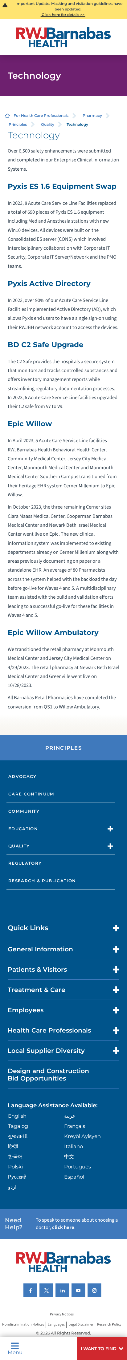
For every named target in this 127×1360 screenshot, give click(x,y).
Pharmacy (92, 115)
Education (23, 828)
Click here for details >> (63, 14)
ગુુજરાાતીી (18, 1136)
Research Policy (109, 1324)
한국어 (15, 1156)
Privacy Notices (62, 1314)
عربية (70, 1116)
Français (74, 1126)
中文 (69, 1156)
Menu (15, 1352)
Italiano (73, 1146)
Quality (47, 124)
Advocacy (22, 776)
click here (63, 1227)
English (17, 1116)
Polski (15, 1167)
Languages (56, 1324)
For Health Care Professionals (41, 115)
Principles (18, 124)
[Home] (64, 37)
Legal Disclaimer (80, 1324)
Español (74, 1177)
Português (77, 1167)
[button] (102, 1348)
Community (23, 811)
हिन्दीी (13, 1146)
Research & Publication (42, 880)
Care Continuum (31, 793)
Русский (17, 1177)
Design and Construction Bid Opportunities (48, 1074)
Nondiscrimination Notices (23, 1324)
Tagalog (18, 1126)
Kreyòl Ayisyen (82, 1136)
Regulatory (25, 863)
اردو (12, 1187)
